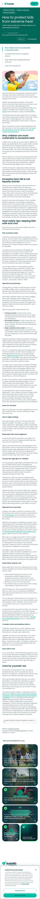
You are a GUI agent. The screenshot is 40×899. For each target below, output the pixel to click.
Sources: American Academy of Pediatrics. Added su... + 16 (20, 721)
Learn (4, 33)
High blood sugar (13, 356)
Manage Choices (20, 890)
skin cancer (10, 515)
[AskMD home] (9, 4)
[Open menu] (2, 4)
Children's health (9, 10)
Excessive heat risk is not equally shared (16, 55)
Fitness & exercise (23, 10)
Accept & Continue (20, 895)
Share (20, 39)
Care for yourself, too (12, 66)
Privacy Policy (25, 884)
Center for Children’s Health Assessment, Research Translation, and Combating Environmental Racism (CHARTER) (19, 696)
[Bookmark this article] (35, 765)
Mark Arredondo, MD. (21, 730)
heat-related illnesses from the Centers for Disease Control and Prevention (19, 130)
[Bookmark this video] (35, 802)
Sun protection (13, 33)
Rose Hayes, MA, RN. (13, 729)
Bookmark (33, 39)
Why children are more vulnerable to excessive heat (17, 49)
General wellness (9, 13)
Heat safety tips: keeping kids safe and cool (17, 61)
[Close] (36, 870)
